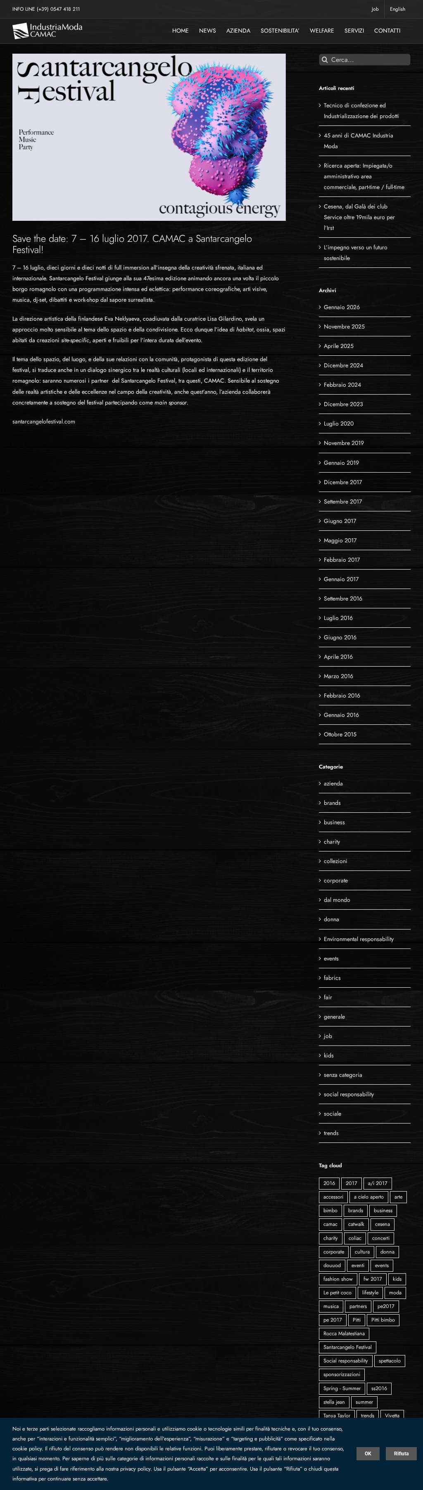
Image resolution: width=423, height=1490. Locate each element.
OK (368, 1454)
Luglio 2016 (338, 618)
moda (395, 1292)
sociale (332, 1113)
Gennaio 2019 (341, 463)
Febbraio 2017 (342, 560)
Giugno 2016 (340, 637)
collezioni (335, 861)
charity (332, 841)
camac (330, 1224)
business (334, 822)
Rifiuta (401, 1454)
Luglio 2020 (339, 423)
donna (331, 919)
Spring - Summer (342, 1388)
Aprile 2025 (339, 346)
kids (329, 1055)
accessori (333, 1197)
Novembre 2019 (344, 443)
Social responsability (345, 1361)
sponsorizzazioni (341, 1374)
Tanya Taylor (336, 1415)
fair (328, 997)
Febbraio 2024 (342, 385)
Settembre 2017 (343, 501)
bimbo (330, 1210)
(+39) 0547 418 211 (58, 9)
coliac (355, 1238)
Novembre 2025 (344, 326)
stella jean (334, 1402)
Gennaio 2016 (341, 715)
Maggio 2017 (340, 540)
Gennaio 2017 (341, 579)
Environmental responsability (359, 939)
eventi (358, 1265)
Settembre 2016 (343, 598)
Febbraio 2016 (342, 695)
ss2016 (379, 1388)
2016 (329, 1183)
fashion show (338, 1279)
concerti (381, 1238)
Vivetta (392, 1415)
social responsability (349, 1094)
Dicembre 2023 (343, 404)
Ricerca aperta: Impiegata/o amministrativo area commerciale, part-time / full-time (364, 176)
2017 (351, 1183)
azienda (333, 783)
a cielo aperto (369, 1197)
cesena (382, 1224)
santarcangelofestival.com (43, 421)
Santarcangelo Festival (347, 1347)
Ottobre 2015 (340, 734)
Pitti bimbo (383, 1320)
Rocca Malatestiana (344, 1333)
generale (334, 1016)
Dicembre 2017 (343, 482)
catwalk (356, 1224)
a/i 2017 (377, 1183)
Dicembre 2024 (343, 365)
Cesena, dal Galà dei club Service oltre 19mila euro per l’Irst (359, 217)
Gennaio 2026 (342, 307)
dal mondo (337, 900)
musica (331, 1306)
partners (358, 1306)
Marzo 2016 (338, 676)
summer (364, 1402)
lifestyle (370, 1292)
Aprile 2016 (338, 657)
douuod (332, 1265)
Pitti (357, 1320)
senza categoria (343, 1075)
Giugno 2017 (340, 521)
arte (398, 1197)
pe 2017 (332, 1320)
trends (331, 1133)
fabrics (332, 978)
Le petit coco (337, 1292)
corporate (336, 880)
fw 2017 (373, 1279)
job (328, 1036)
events (331, 958)
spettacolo (390, 1361)
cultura (362, 1252)
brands (332, 803)
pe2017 (386, 1306)
